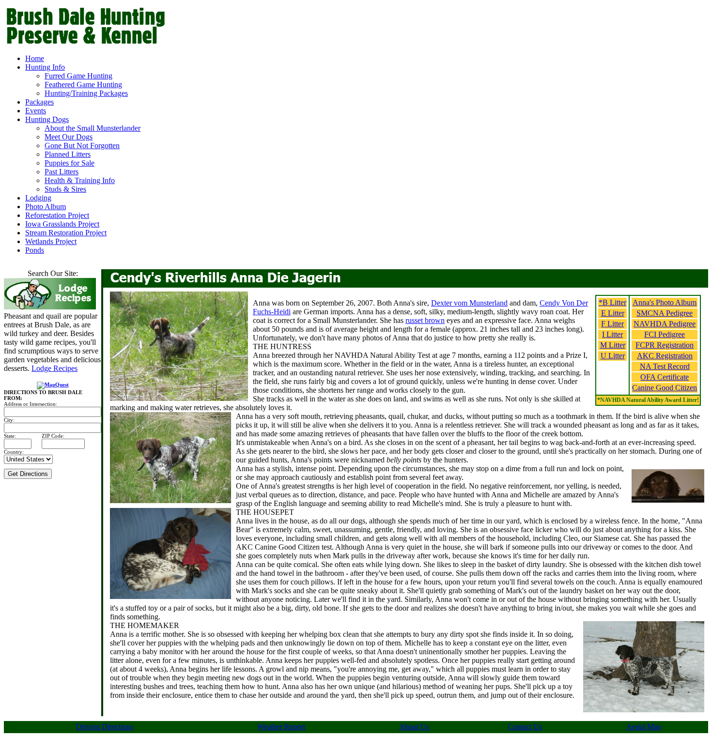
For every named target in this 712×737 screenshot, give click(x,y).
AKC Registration (665, 356)
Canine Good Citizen (664, 388)
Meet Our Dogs (69, 137)
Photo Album (45, 206)
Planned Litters (68, 154)
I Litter (612, 334)
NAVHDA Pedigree (665, 324)
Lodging (38, 198)
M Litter (612, 345)
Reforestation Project (57, 215)
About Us (414, 726)
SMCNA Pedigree (664, 313)
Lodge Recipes (54, 368)
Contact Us (525, 726)
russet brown (425, 320)
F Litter (612, 324)
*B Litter (612, 302)
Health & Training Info (80, 180)
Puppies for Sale (69, 163)
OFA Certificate (664, 377)
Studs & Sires (65, 189)
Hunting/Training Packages (86, 93)
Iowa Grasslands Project (62, 224)
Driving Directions (104, 726)
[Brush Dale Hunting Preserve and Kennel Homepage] (135, 44)
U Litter (613, 356)
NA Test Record (665, 366)
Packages (39, 102)
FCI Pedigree (664, 334)
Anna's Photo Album (665, 302)
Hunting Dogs (47, 119)
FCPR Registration (664, 345)
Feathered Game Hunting (83, 84)
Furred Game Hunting (78, 76)
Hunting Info (45, 67)
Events (35, 111)
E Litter (612, 313)
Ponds (34, 250)
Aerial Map (643, 726)
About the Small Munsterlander (92, 128)
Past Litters (61, 172)
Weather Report (281, 726)
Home (34, 58)
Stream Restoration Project (66, 233)
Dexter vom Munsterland (469, 303)
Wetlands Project (51, 241)
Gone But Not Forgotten (82, 145)
